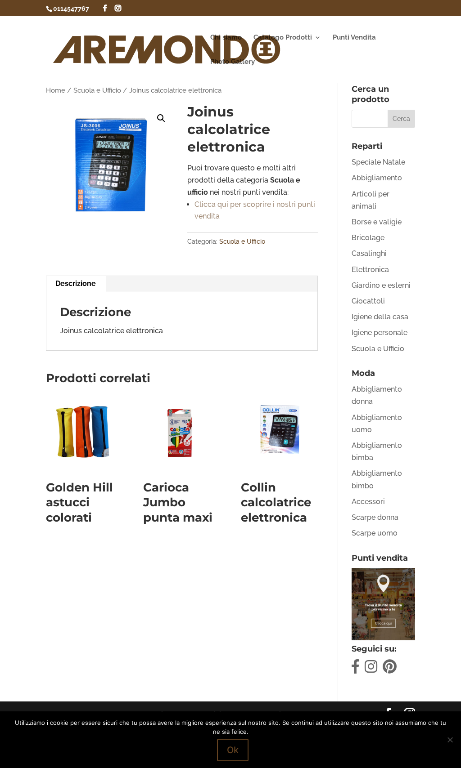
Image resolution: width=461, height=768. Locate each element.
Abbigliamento (377, 178)
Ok (233, 750)
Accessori (368, 501)
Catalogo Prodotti (282, 37)
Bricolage (368, 237)
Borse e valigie (377, 222)
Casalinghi (369, 253)
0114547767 (71, 8)
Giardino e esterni (381, 285)
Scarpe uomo (375, 533)
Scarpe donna (375, 517)
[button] (161, 118)
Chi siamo (226, 37)
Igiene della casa (380, 317)
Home (55, 90)
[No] (449, 739)
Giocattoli (368, 301)
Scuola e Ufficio (97, 90)
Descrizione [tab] (75, 283)
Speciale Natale (378, 162)
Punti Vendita (354, 37)
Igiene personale (379, 332)
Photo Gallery (232, 62)
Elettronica (370, 269)
